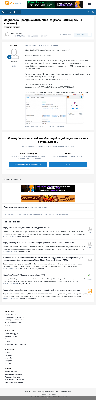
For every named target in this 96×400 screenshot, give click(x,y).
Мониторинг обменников (14, 317)
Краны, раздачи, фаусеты (37, 36)
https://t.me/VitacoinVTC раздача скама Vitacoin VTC (24, 275)
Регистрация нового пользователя (28, 165)
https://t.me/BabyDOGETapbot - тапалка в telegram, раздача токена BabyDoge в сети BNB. (38, 243)
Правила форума (11, 334)
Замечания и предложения (15, 344)
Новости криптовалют (27, 299)
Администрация (11, 336)
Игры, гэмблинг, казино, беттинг (31, 269)
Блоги (7, 325)
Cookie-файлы (65, 391)
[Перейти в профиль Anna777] (90, 259)
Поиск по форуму (11, 339)
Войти (68, 165)
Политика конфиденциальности (45, 391)
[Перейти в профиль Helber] (90, 276)
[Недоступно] (54, 109)
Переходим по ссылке (42, 55)
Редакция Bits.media (12, 377)
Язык (27, 391)
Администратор (11, 372)
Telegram (8, 361)
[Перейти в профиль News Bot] (90, 291)
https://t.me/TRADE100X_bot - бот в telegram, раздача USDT (26, 228)
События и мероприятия (14, 382)
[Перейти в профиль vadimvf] (90, 229)
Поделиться (66, 35)
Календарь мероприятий (14, 320)
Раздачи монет (24, 236)
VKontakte (9, 358)
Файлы (7, 341)
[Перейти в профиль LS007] (6, 34)
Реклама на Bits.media (13, 374)
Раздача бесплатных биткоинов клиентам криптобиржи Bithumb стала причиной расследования (41, 290)
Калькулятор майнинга (13, 322)
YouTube (8, 363)
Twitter (7, 353)
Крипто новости (11, 315)
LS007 (19, 33)
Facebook (8, 355)
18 (15, 66)
